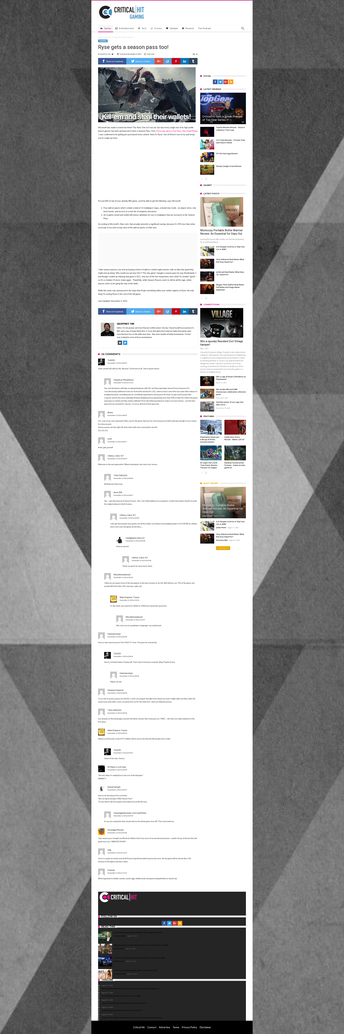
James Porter (207, 516)
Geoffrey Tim (105, 54)
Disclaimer (205, 1027)
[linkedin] (184, 61)
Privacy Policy (189, 1027)
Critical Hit (139, 1027)
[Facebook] (215, 81)
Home (100, 37)
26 (197, 54)
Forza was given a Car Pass (168, 131)
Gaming (108, 37)
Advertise (164, 1027)
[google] (159, 61)
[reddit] (167, 61)
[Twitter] (220, 81)
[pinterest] (176, 61)
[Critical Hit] (121, 4)
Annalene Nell (222, 540)
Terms (176, 1027)
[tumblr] (193, 61)
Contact (151, 1027)
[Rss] (231, 81)
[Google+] (225, 81)
